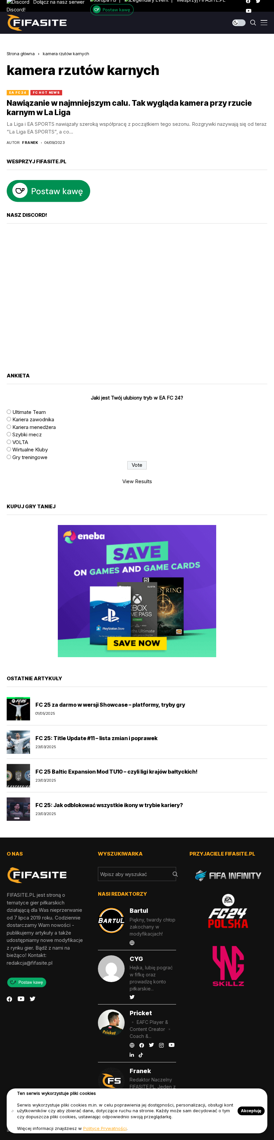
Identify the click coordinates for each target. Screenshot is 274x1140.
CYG (136, 958)
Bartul (139, 910)
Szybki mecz (27, 434)
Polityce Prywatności (105, 1128)
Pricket (141, 1013)
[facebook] (9, 999)
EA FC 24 (17, 92)
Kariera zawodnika (33, 419)
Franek (30, 143)
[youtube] (248, 11)
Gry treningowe (29, 457)
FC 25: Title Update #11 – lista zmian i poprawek (96, 738)
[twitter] (32, 999)
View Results (137, 481)
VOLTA (20, 442)
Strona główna (21, 53)
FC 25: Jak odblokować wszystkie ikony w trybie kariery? (109, 805)
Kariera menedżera (34, 427)
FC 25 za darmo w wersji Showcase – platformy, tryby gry (110, 704)
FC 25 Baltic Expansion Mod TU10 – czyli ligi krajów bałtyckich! (116, 771)
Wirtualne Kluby (30, 449)
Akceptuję (251, 1110)
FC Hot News (46, 92)
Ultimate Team (29, 412)
